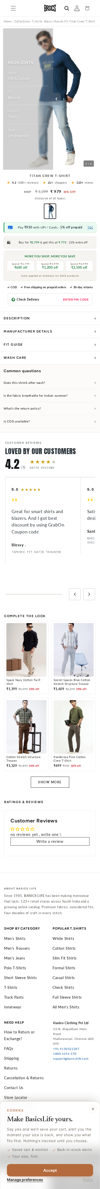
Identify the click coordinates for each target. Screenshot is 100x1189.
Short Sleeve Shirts (20, 977)
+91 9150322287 (66, 1049)
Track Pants (14, 997)
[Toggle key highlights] (57, 99)
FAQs (8, 1048)
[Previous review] (75, 594)
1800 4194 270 (64, 1054)
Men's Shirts (14, 938)
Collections (22, 21)
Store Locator (15, 1097)
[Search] (67, 8)
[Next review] (89, 594)
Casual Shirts (64, 977)
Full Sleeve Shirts (67, 997)
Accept (50, 1170)
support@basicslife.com (70, 1058)
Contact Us (13, 1087)
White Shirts (63, 938)
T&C (90, 227)
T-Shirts (10, 987)
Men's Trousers (17, 948)
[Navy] (50, 211)
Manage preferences (25, 1179)
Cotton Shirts (64, 948)
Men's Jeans (14, 958)
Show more (50, 782)
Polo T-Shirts (15, 968)
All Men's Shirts (66, 1007)
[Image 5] (54, 166)
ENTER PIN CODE (75, 299)
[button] (13, 8)
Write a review (49, 841)
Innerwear (12, 1007)
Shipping (11, 1058)
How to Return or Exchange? (19, 1035)
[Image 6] (57, 166)
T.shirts (37, 21)
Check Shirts (63, 987)
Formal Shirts (64, 968)
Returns (10, 1068)
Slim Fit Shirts (65, 958)
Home (8, 21)
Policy (88, 1179)
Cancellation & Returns (24, 1078)
